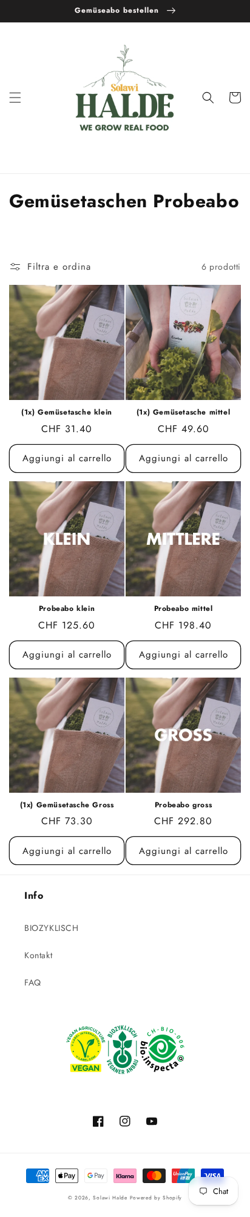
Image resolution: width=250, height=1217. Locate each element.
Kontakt (38, 955)
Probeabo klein (67, 609)
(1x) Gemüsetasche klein (66, 413)
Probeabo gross (183, 805)
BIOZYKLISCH (51, 928)
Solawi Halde (110, 1197)
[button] (15, 97)
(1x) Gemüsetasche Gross (67, 805)
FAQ (32, 982)
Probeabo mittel (183, 609)
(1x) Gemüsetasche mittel (183, 413)
